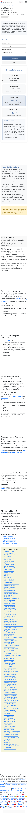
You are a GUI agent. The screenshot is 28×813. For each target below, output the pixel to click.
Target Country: (6, 49)
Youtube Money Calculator (11, 593)
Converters (19, 790)
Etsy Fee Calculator (9, 566)
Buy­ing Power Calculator (9, 540)
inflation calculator (17, 396)
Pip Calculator (7, 739)
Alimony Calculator (9, 728)
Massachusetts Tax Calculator (11, 678)
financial (18, 298)
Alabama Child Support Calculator (12, 655)
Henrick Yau (9, 10)
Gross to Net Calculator (10, 627)
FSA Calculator (7, 724)
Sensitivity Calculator (9, 721)
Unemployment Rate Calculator (12, 731)
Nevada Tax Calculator (9, 692)
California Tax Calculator (10, 640)
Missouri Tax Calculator (10, 684)
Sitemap (13, 790)
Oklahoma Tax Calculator (10, 694)
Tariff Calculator (8, 635)
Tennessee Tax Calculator (10, 682)
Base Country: (6, 43)
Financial (6, 5)
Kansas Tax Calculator (9, 710)
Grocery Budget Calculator (11, 610)
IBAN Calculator (8, 569)
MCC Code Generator (9, 605)
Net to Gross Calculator (10, 749)
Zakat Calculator (8, 576)
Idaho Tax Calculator (9, 707)
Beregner (19, 795)
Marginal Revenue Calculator (11, 733)
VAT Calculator (7, 556)
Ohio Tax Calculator (9, 669)
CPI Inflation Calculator (9, 538)
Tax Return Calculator (9, 603)
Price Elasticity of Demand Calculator (13, 626)
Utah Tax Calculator (9, 686)
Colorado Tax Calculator (10, 668)
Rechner (12, 804)
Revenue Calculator (9, 589)
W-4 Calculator (8, 656)
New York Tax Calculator (10, 644)
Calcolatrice (3, 796)
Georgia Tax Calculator (10, 679)
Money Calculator (8, 661)
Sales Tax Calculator (9, 571)
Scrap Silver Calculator (10, 631)
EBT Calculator (8, 747)
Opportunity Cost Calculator (11, 629)
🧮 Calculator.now (6, 2)
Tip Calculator (7, 559)
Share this (21, 14)
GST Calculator (8, 574)
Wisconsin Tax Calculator (10, 689)
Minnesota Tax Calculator (10, 697)
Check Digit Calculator (9, 632)
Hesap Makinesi (4, 801)
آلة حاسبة (2, 806)
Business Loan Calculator (10, 614)
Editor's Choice (16, 789)
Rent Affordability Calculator (10, 543)
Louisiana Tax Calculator (10, 695)
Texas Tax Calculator (9, 642)
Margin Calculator (8, 572)
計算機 (17, 806)
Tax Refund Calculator (9, 600)
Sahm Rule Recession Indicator (12, 598)
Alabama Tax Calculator (10, 690)
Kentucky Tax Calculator (10, 702)
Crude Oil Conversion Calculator (12, 597)
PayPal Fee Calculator (9, 563)
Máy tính (5, 804)
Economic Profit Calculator (11, 734)
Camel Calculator (8, 718)
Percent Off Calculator (10, 579)
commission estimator (16, 452)
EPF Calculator (7, 577)
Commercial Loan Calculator (11, 737)
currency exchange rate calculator (10, 300)
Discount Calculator (9, 634)
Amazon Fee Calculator (10, 568)
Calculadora (12, 796)
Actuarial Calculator (9, 715)
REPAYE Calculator (8, 742)
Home (2, 5)
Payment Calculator (9, 551)
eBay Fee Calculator (9, 564)
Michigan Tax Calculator (10, 665)
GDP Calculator (8, 611)
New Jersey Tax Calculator (10, 681)
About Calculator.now (5, 789)
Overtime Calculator (9, 618)
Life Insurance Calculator (10, 744)
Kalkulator (13, 801)
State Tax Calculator (9, 639)
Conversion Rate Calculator (11, 623)
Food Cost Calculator (9, 606)
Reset (14, 62)
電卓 (4, 807)
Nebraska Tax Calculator (10, 705)
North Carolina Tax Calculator (11, 700)
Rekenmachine (20, 804)
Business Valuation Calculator (11, 745)
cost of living (5, 16)
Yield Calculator (8, 595)
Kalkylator (18, 803)
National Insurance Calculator (11, 584)
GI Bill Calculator (8, 716)
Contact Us (24, 789)
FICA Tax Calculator (9, 650)
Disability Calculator (9, 660)
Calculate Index (14, 58)
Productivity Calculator (10, 624)
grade (2, 450)
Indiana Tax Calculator (9, 676)
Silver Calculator (8, 723)
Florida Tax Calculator (9, 663)
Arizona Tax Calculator (10, 687)
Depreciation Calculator (10, 616)
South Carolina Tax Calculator (11, 708)
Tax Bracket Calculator (10, 590)
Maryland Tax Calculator (10, 674)
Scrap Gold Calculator (9, 585)
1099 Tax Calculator (9, 658)
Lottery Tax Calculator (9, 587)
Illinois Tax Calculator (9, 647)
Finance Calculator (9, 652)
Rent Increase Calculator (9, 541)
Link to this (12, 14)
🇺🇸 (21, 2)
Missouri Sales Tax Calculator (11, 648)
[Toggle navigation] (26, 2)
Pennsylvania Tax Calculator (11, 699)
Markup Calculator (9, 580)
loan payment (4, 398)
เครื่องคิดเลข (10, 806)
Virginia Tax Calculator (10, 673)
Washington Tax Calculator (11, 671)
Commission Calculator (10, 558)
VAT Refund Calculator (9, 601)
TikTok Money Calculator (10, 720)
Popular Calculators (5, 790)
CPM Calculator (8, 613)
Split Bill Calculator (9, 713)
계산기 (9, 807)
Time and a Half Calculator (11, 619)
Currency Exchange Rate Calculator (13, 637)
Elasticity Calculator (9, 729)
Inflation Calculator (8, 536)
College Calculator (8, 741)
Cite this (4, 14)
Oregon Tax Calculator (10, 666)
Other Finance (12, 5)
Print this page (6, 12)
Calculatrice (19, 799)
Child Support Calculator (10, 653)
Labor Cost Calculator (9, 608)
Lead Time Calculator (9, 726)
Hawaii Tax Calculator (9, 703)
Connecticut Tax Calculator (11, 711)
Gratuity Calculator (9, 561)
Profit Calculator (8, 582)
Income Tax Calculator (9, 592)
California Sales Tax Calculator (12, 645)
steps (9, 340)
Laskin (25, 803)
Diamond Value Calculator (11, 736)
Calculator (5, 798)
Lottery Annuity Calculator (11, 621)
